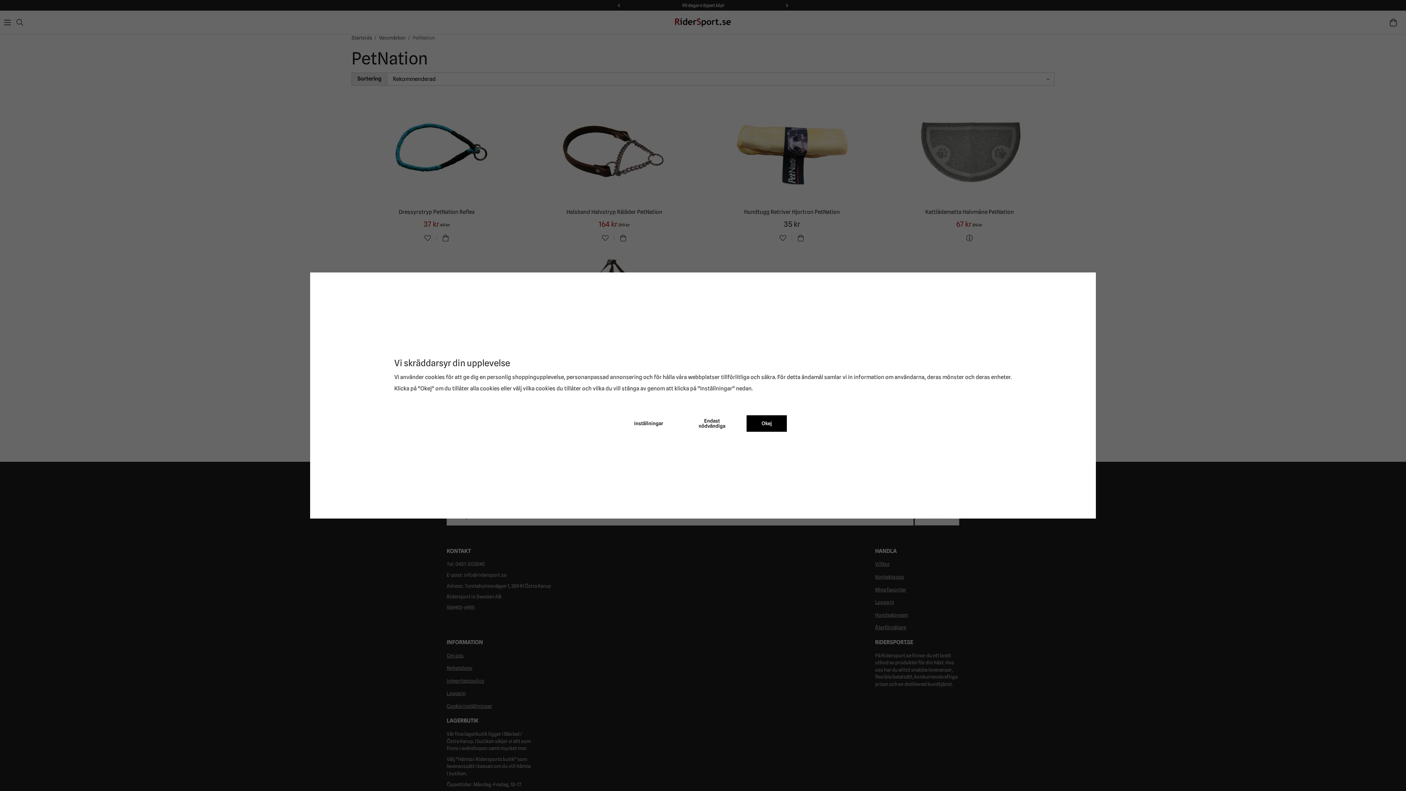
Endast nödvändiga (712, 423)
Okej (767, 423)
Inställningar (648, 423)
